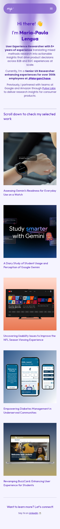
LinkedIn (33, 513)
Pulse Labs (49, 88)
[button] (30, 265)
